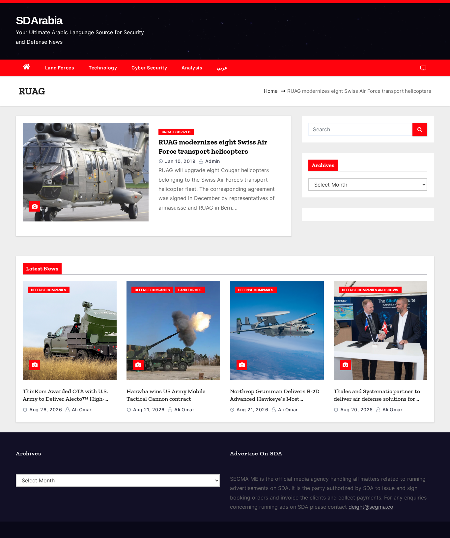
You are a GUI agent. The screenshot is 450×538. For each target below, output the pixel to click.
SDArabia (39, 20)
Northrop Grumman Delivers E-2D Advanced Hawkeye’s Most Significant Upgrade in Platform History (275, 402)
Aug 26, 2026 (45, 409)
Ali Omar (81, 409)
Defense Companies (48, 290)
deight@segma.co (371, 506)
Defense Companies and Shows (370, 290)
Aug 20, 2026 (356, 409)
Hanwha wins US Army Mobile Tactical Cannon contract (166, 395)
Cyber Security (149, 67)
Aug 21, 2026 (149, 409)
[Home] (27, 68)
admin (212, 161)
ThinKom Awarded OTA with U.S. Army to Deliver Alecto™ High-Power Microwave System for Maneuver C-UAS (65, 402)
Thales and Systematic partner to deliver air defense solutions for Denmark (377, 399)
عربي (222, 67)
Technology (103, 67)
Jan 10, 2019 (180, 161)
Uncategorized (176, 132)
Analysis (192, 67)
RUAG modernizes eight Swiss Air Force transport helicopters (212, 147)
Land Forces (59, 67)
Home (271, 91)
